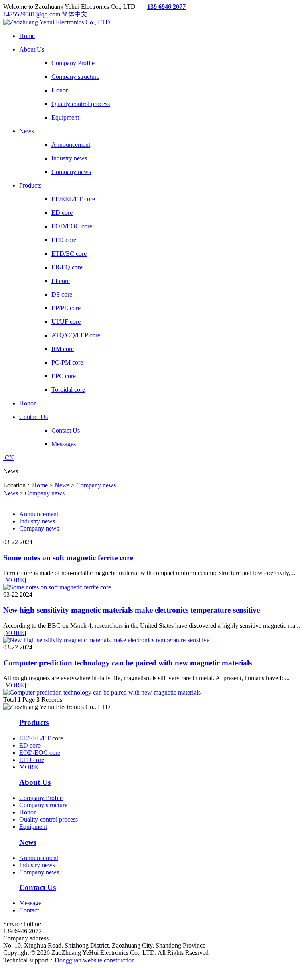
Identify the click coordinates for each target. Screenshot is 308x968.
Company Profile (41, 797)
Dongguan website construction (95, 960)
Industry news (37, 521)
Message (30, 903)
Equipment (33, 826)
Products (34, 722)
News (62, 485)
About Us (35, 782)
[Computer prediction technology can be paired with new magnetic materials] (102, 692)
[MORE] (14, 580)
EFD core (31, 759)
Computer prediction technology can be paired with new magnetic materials (127, 663)
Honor (27, 812)
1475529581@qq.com (31, 14)
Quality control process (48, 819)
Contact (29, 910)
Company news (96, 485)
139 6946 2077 (166, 6)
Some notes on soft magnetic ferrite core (68, 557)
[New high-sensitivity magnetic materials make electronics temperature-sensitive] (106, 640)
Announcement (38, 514)
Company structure (43, 805)
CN (8, 457)
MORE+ (30, 767)
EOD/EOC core (39, 752)
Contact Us (37, 887)
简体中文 (74, 14)
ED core (30, 745)
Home (40, 485)
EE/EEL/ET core (41, 738)
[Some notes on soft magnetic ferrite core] (57, 587)
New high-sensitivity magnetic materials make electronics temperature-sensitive (131, 610)
